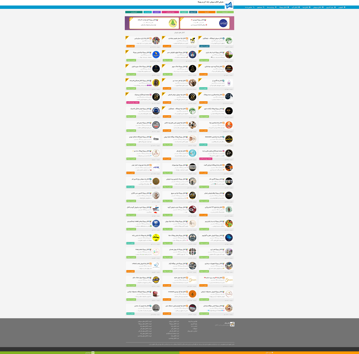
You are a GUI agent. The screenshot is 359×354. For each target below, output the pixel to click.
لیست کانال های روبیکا (145, 324)
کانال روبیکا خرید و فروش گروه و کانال (138, 207)
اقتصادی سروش (219, 41)
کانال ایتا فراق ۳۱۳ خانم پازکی (213, 207)
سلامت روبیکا (147, 252)
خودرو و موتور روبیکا (145, 139)
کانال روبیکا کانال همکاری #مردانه (139, 81)
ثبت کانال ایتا (175, 326)
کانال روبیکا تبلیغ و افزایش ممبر (176, 52)
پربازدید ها (270, 7)
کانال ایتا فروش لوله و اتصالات (140, 264)
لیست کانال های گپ (145, 328)
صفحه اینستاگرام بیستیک (142, 95)
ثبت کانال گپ (175, 328)
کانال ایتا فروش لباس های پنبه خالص (175, 123)
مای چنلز (227, 323)
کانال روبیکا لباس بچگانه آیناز (177, 264)
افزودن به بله (203, 88)
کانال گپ (295, 7)
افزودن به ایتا (167, 46)
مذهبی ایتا (220, 210)
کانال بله (184, 12)
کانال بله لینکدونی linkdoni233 (213, 137)
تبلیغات (195, 328)
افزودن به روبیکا (204, 60)
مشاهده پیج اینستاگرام (132, 102)
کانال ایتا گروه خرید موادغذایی (213, 67)
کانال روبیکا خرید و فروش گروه (177, 207)
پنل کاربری (330, 7)
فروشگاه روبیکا (219, 55)
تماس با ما (248, 7)
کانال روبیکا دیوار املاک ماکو (141, 278)
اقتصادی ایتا (184, 111)
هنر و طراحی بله (219, 83)
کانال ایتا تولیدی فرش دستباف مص (176, 306)
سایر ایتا (148, 41)
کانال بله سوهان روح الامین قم (140, 179)
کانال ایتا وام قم (181, 151)
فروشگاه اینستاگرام (145, 97)
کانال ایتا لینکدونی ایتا (215, 123)
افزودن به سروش (204, 46)
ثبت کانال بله (175, 336)
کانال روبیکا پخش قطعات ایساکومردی (138, 221)
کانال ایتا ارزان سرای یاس (141, 38)
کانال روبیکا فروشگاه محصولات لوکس (138, 292)
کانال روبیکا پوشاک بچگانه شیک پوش (175, 137)
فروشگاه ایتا (184, 41)
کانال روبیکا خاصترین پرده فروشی (176, 179)
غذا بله (148, 182)
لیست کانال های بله (145, 333)
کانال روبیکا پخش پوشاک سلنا (177, 235)
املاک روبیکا (147, 69)
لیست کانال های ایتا (145, 326)
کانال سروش (317, 7)
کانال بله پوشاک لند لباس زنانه (140, 235)
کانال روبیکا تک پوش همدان (177, 249)
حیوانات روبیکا (219, 238)
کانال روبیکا (283, 7)
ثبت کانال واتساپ (174, 338)
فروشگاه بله (220, 139)
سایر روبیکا (184, 55)
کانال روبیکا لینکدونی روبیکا (141, 52)
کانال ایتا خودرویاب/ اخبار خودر (140, 165)
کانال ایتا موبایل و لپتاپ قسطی (177, 95)
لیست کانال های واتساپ (144, 336)
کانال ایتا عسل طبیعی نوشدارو (177, 38)
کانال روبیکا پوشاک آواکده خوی (213, 109)
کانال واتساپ (134, 12)
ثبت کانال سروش (174, 321)
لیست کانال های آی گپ (144, 331)
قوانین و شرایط (192, 321)
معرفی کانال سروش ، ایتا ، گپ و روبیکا (211, 2)
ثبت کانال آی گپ (174, 331)
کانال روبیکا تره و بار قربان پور (213, 221)
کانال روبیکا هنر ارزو (216, 249)
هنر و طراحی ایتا (183, 83)
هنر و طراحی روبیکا (182, 182)
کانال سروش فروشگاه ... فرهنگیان (212, 38)
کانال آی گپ (148, 12)
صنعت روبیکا (220, 266)
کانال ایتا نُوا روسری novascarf (177, 292)
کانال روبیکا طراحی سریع (178, 193)
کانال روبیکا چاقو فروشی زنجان (213, 193)
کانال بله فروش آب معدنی (141, 306)
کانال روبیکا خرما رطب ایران (214, 52)
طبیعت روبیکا (220, 224)
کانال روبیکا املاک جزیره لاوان (140, 67)
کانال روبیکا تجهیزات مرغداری (213, 264)
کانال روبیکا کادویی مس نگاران (140, 193)
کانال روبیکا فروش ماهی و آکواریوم (212, 235)
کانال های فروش (179, 32)
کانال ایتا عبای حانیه (180, 278)
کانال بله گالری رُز (217, 81)
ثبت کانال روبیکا (174, 324)
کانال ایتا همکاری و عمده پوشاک (213, 95)
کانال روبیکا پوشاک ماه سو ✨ (140, 151)
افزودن (341, 7)
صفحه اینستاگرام (170, 12)
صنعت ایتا (147, 266)
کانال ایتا (305, 7)
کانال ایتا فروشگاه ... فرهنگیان (177, 109)
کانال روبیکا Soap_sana (142, 249)
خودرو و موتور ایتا (146, 168)
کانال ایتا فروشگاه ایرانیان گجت (213, 165)
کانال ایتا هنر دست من (179, 81)
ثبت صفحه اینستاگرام (172, 333)
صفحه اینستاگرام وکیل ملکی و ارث (212, 151)
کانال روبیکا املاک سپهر (179, 67)
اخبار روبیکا (147, 210)
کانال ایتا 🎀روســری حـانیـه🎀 (213, 278)
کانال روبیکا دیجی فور (143, 123)
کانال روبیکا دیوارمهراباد (179, 165)
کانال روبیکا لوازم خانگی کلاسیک (139, 109)
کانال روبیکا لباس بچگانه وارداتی (212, 306)
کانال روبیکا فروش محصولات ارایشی (211, 292)
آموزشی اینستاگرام (218, 153)
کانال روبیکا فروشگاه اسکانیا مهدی (139, 137)
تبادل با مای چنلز (192, 331)
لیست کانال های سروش (144, 321)
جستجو (259, 7)
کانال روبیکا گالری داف (215, 179)
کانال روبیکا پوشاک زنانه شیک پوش (175, 221)
